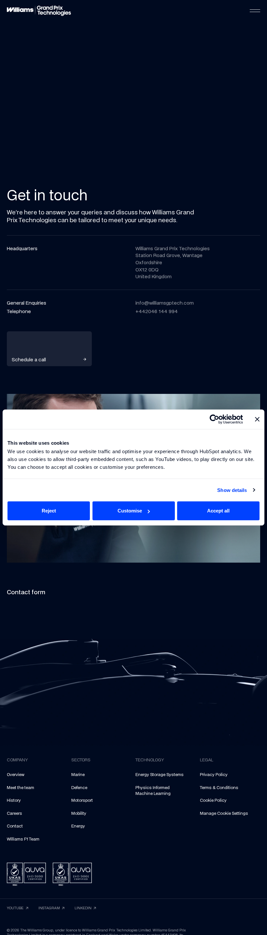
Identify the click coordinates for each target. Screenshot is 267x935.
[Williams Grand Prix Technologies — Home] (39, 11)
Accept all (218, 510)
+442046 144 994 (156, 311)
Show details (232, 490)
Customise (130, 510)
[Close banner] (257, 419)
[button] (255, 10)
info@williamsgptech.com (164, 303)
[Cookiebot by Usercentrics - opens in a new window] (214, 419)
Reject (49, 510)
